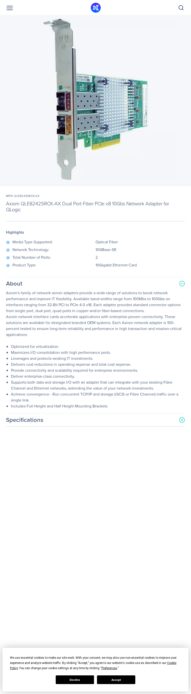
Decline (75, 680)
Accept (116, 680)
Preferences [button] (109, 668)
